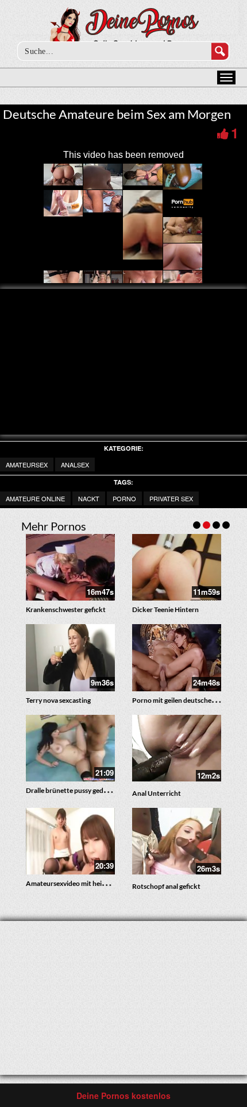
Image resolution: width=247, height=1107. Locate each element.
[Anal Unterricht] (176, 748)
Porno (124, 498)
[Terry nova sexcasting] (70, 657)
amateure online (35, 498)
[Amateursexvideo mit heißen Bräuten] (70, 841)
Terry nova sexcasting (58, 700)
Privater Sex (171, 498)
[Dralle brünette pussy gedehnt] (70, 748)
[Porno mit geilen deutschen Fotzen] (176, 657)
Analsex (75, 464)
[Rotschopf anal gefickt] (176, 841)
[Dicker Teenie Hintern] (176, 567)
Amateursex (27, 464)
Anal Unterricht (156, 793)
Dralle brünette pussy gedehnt (72, 790)
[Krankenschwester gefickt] (70, 567)
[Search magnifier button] (220, 51)
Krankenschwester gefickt (66, 609)
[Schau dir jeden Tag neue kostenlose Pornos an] (124, 30)
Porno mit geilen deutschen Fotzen (185, 700)
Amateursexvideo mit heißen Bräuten (83, 883)
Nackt (88, 498)
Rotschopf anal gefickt (166, 886)
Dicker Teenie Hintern (165, 609)
